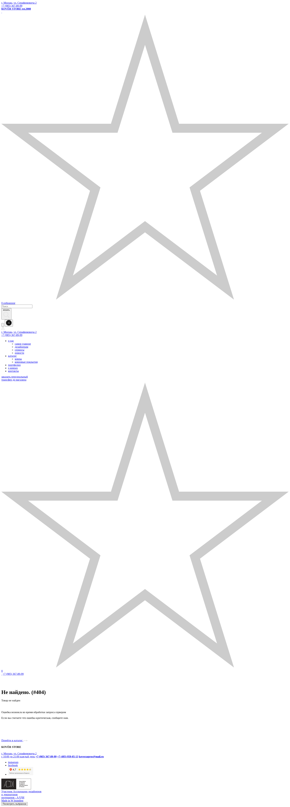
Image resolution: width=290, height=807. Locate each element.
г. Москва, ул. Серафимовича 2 (19, 2)
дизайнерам (21, 346)
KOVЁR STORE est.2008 (16, 8)
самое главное (23, 343)
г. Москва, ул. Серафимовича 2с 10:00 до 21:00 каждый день (19, 755)
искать (6, 310)
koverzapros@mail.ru (91, 756)
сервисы (19, 349)
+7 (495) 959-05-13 (67, 756)
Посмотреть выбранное (14, 804)
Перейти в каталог (12, 740)
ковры (18, 358)
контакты (13, 371)
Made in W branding (12, 800)
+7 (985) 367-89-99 (11, 5)
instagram (13, 762)
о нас (11, 340)
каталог (12, 355)
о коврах (13, 368)
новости (19, 352)
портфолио (14, 365)
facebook (13, 765)
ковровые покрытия (26, 362)
